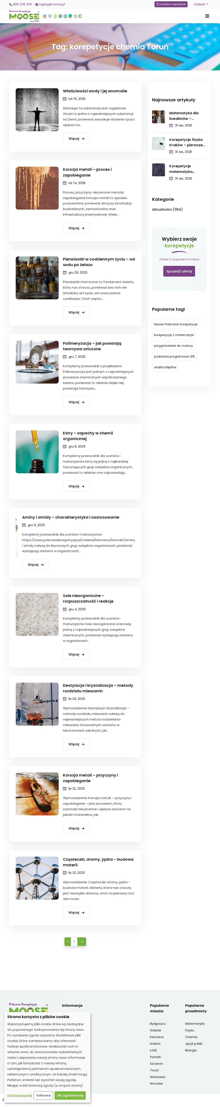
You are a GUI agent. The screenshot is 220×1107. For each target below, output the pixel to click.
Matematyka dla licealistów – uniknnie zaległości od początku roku (186, 116)
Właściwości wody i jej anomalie (95, 91)
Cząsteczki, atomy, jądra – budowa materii (98, 862)
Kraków (155, 1044)
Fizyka (189, 1030)
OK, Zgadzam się (70, 1095)
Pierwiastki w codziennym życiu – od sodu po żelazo (99, 261)
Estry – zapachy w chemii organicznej (88, 435)
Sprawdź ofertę (179, 271)
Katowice (157, 1037)
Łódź (153, 1050)
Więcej (74, 138)
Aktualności (167, 209)
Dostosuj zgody (19, 1095)
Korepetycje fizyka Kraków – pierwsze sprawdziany (186, 142)
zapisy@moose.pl (51, 4)
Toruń (154, 1070)
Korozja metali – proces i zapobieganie (87, 172)
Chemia (191, 1037)
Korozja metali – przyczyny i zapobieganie (90, 777)
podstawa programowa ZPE (174, 356)
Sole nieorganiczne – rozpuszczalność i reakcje (88, 598)
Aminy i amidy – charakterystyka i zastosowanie (70, 517)
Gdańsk (155, 1030)
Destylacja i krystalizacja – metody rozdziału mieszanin (98, 688)
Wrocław (156, 1083)
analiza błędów (165, 367)
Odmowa (43, 1095)
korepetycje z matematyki (174, 335)
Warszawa (157, 1077)
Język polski (193, 1044)
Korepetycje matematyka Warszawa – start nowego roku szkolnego (185, 169)
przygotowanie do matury (173, 346)
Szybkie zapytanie (173, 4)
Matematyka (195, 1024)
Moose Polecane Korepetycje (176, 324)
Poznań (155, 1057)
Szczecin (156, 1063)
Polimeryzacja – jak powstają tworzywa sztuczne (92, 346)
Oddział (200, 4)
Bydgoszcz (158, 1024)
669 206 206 (22, 4)
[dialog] (47, 1057)
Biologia (191, 1050)
